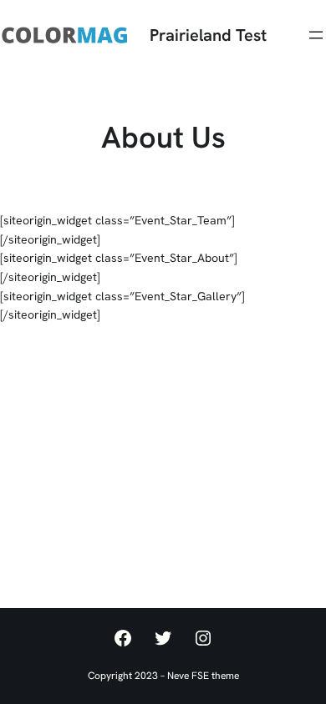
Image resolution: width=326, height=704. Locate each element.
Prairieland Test (208, 35)
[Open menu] (316, 35)
